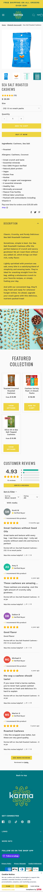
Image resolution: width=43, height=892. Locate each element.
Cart (38, 15)
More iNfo (7, 841)
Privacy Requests (20, 863)
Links (4, 831)
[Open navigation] (3, 15)
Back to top (21, 775)
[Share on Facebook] (31, 212)
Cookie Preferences (35, 863)
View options (9, 407)
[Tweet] (35, 212)
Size (4, 103)
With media (12, 503)
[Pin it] (39, 212)
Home (4, 25)
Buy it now (22, 134)
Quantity (6, 114)
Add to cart (21, 126)
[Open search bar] (33, 15)
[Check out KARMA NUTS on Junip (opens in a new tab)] (26, 762)
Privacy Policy (6, 863)
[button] (6, 76)
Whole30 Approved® (14, 25)
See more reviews (21, 758)
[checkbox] (12, 502)
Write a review (21, 485)
